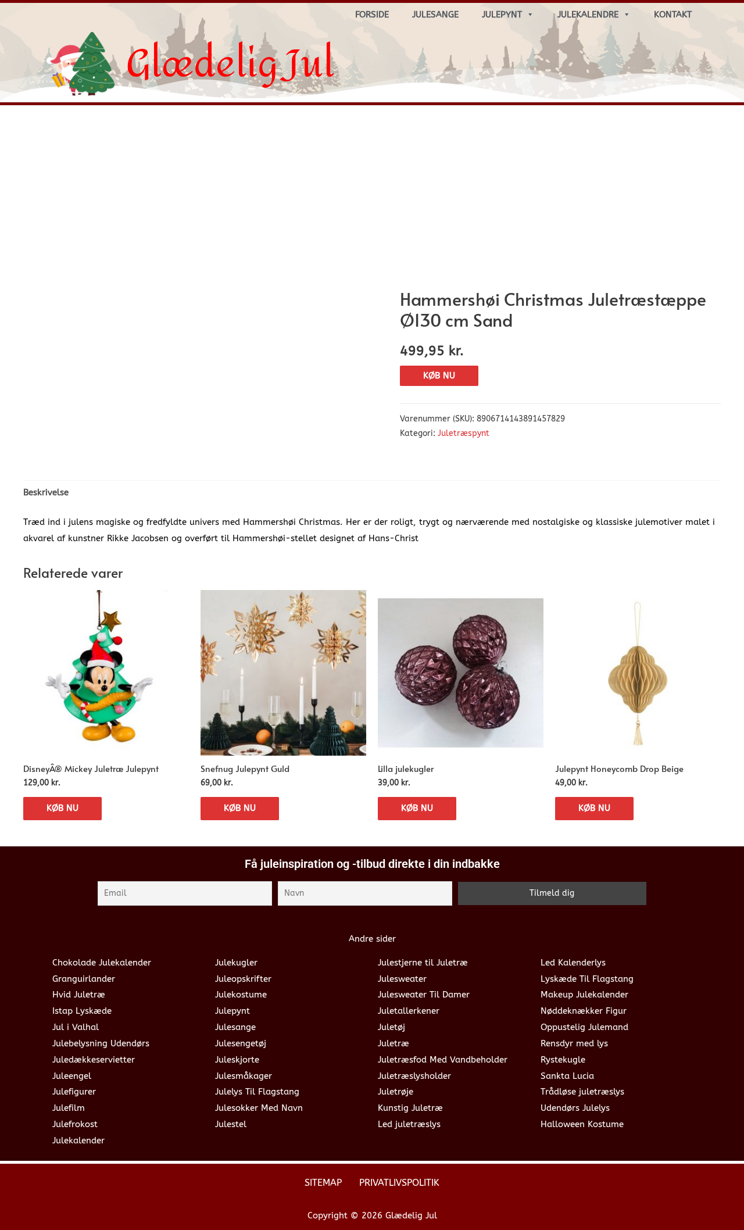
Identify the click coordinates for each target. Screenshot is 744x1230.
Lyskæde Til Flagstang (587, 979)
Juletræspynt (463, 433)
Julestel (230, 1124)
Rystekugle (563, 1059)
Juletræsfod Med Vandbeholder (442, 1059)
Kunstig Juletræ (410, 1108)
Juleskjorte (237, 1059)
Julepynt (502, 14)
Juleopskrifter (243, 979)
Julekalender (78, 1140)
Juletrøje (395, 1091)
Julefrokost (75, 1124)
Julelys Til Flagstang (257, 1091)
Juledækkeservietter (93, 1059)
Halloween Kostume (582, 1124)
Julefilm (68, 1108)
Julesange (435, 14)
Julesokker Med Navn (259, 1108)
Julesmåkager (243, 1076)
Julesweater (402, 979)
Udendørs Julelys (575, 1108)
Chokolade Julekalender (101, 962)
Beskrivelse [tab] (46, 492)
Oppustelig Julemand (584, 1027)
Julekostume (241, 994)
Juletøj (391, 1027)
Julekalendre (587, 14)
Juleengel (71, 1076)
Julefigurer (74, 1091)
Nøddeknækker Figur (584, 1011)
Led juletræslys (409, 1124)
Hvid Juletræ (78, 994)
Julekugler (236, 962)
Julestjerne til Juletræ (423, 962)
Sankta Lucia (567, 1076)
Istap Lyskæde (82, 1011)
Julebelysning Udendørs (100, 1043)
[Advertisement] (372, 201)
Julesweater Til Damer (424, 994)
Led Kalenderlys (573, 962)
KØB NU (439, 375)
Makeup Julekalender (584, 994)
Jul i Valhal (75, 1027)
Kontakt (673, 14)
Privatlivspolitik (399, 1182)
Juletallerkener (408, 1011)
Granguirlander (83, 979)
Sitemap (323, 1182)
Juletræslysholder (414, 1076)
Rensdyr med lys (574, 1043)
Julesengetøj (240, 1043)
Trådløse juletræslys (582, 1091)
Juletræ (393, 1043)
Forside (372, 14)
